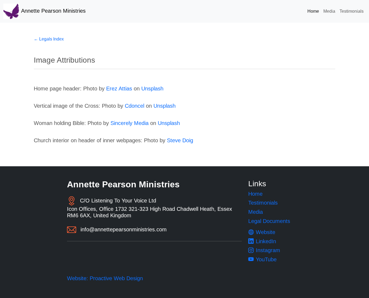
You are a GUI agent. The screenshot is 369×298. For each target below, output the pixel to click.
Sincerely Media (129, 123)
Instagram (268, 250)
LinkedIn (266, 241)
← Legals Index (49, 39)
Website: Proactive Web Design (105, 278)
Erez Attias (119, 89)
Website (265, 232)
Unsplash (152, 89)
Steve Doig (180, 140)
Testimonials (352, 11)
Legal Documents (269, 221)
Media (329, 11)
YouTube (266, 259)
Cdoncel (134, 106)
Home (313, 11)
